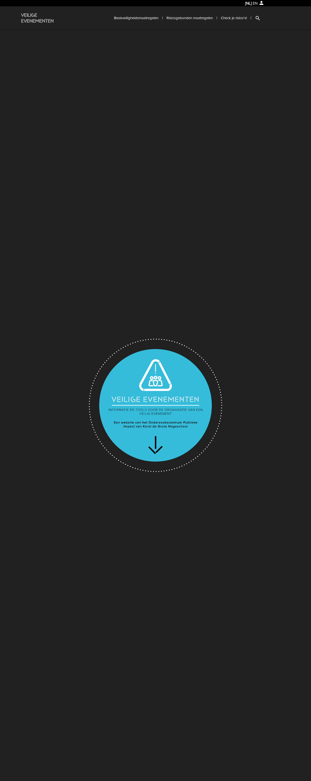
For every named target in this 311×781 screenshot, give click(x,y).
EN (255, 3)
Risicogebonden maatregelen (189, 18)
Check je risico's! (234, 18)
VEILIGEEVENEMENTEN (37, 18)
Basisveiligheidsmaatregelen (136, 18)
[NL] (248, 3)
